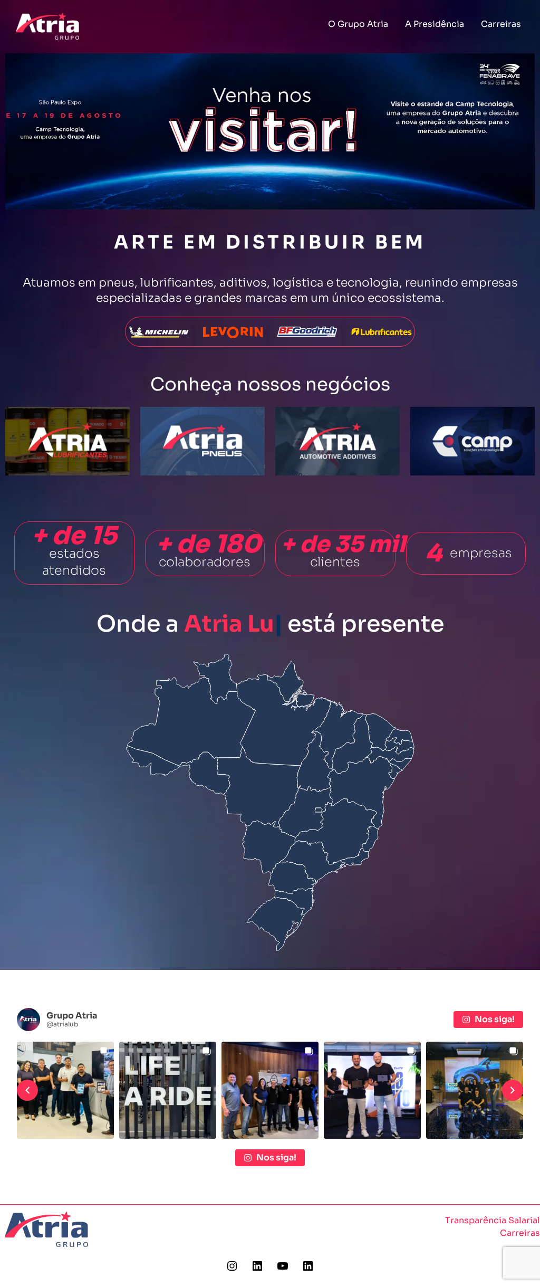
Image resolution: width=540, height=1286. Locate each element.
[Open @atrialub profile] (28, 1019)
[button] (27, 1090)
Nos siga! (495, 1019)
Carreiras (501, 24)
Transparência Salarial (492, 1220)
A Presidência (434, 24)
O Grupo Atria (358, 24)
